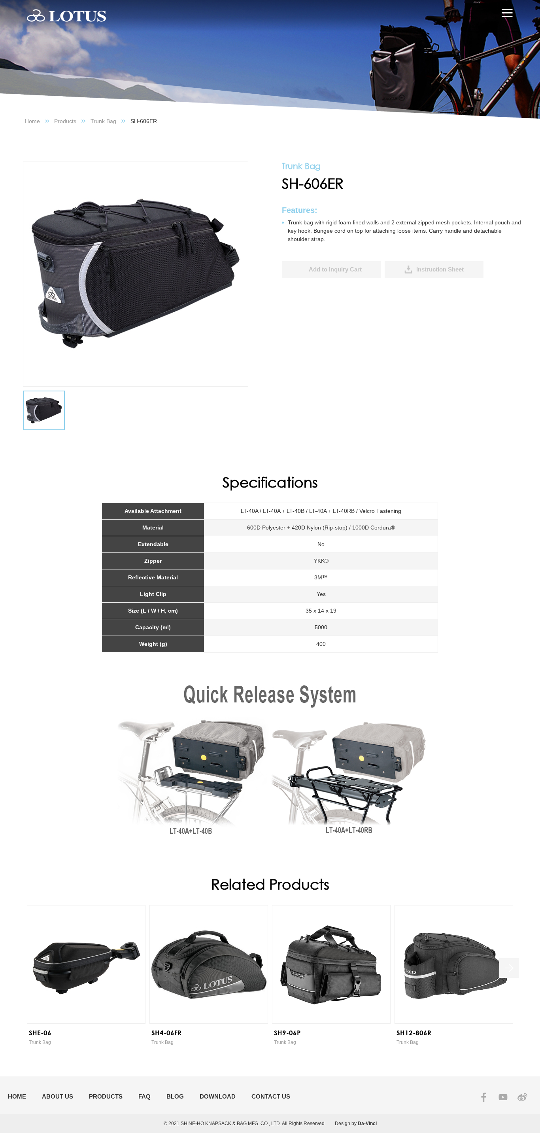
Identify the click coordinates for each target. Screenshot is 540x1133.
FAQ (144, 1096)
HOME (17, 1096)
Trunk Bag (103, 121)
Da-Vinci (367, 1123)
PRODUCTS (106, 1096)
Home (32, 121)
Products (65, 121)
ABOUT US (57, 1096)
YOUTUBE (503, 1097)
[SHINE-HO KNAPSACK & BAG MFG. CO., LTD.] (66, 16)
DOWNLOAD (218, 1096)
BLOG (175, 1096)
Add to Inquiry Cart (335, 269)
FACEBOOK (484, 1097)
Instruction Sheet (440, 269)
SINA (522, 1097)
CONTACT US (270, 1096)
